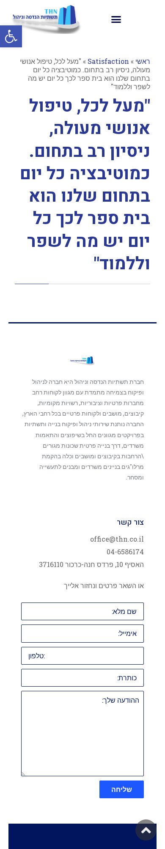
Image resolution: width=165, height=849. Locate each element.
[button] (11, 36)
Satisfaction (108, 61)
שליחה (121, 789)
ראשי (142, 61)
